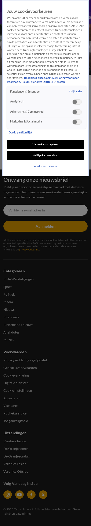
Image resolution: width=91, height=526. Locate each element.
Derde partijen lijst (20, 132)
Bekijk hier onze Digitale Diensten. (43, 81)
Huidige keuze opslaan (45, 155)
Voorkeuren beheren (45, 166)
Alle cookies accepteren (45, 144)
